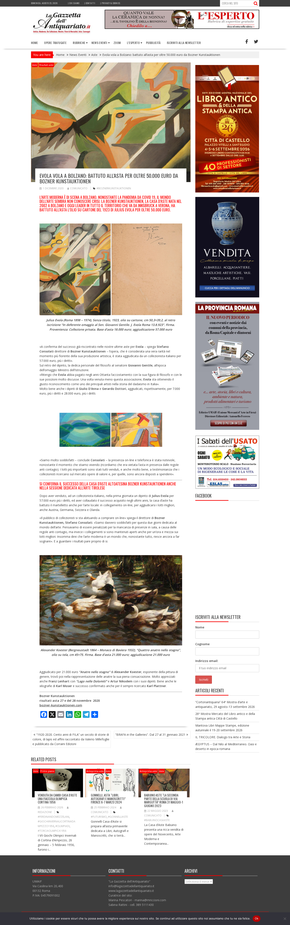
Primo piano (47, 771)
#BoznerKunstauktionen (114, 188)
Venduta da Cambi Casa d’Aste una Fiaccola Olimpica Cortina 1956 (57, 798)
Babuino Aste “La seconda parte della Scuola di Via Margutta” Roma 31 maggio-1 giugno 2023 (163, 800)
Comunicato (78, 188)
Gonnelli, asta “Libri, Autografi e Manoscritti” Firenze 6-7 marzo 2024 (108, 798)
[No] (285, 919)
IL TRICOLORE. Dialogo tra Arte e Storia (222, 737)
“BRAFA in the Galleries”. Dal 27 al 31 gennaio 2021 (150, 735)
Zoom (117, 42)
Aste (34, 64)
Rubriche (79, 42)
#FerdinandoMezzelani (53, 817)
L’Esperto (133, 42)
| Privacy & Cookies (110, 3)
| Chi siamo (73, 3)
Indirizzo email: (206, 661)
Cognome (202, 644)
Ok (257, 918)
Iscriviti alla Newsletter (184, 42)
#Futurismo (99, 817)
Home (34, 42)
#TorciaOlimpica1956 (52, 831)
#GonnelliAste (118, 817)
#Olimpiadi (62, 826)
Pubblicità (153, 42)
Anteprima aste (95, 771)
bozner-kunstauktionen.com (60, 705)
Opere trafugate (55, 42)
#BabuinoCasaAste (157, 820)
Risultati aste (46, 64)
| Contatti (89, 3)
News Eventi (99, 42)
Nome (199, 627)
